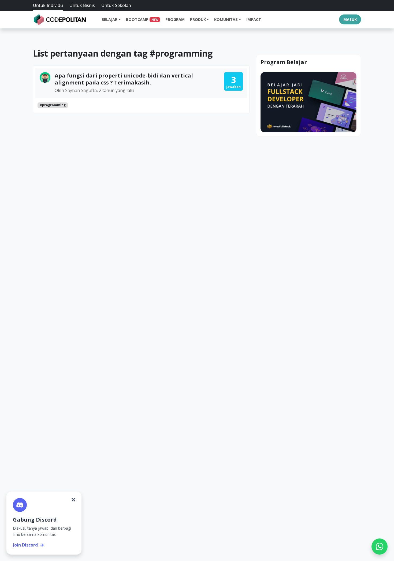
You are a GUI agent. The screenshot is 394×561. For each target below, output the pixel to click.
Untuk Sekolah (116, 5)
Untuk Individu (48, 5)
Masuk (350, 19)
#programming (53, 105)
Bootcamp (142, 19)
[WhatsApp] (379, 546)
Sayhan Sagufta (81, 90)
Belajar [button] (109, 19)
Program (175, 19)
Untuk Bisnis (82, 5)
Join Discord (25, 545)
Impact (253, 19)
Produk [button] (198, 19)
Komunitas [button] (226, 19)
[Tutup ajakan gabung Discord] (73, 499)
